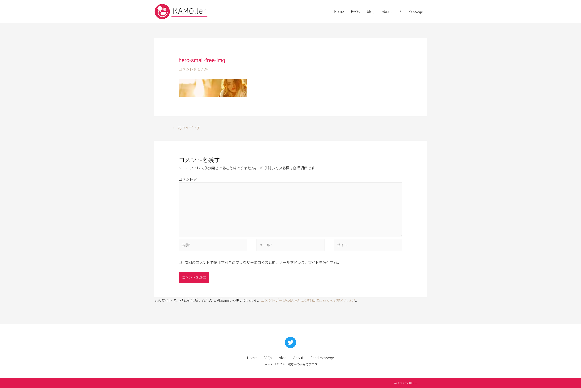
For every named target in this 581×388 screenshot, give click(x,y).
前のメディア (187, 128)
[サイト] (368, 245)
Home (339, 11)
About (387, 11)
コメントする (189, 69)
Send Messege (411, 11)
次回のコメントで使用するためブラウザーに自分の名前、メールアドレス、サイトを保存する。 (263, 262)
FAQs (355, 11)
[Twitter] (290, 342)
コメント (188, 179)
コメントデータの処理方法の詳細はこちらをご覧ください (308, 300)
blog (370, 11)
